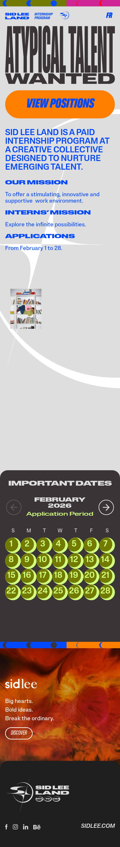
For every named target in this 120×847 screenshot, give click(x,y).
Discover (19, 733)
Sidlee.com (98, 826)
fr (109, 16)
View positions (60, 104)
